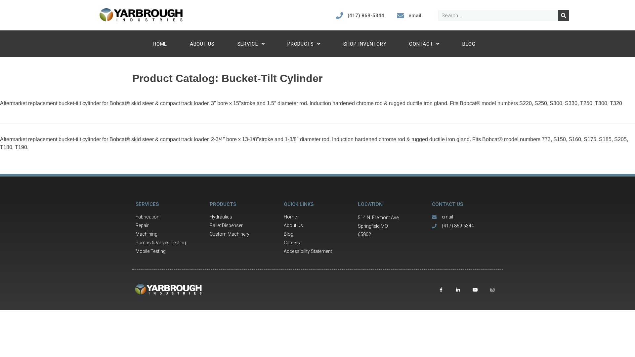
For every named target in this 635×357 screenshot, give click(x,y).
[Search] (563, 15)
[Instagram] (492, 290)
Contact (421, 44)
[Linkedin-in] (458, 290)
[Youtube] (475, 290)
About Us (202, 44)
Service (247, 44)
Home (160, 44)
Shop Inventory (365, 44)
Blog (469, 44)
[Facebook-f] (441, 290)
